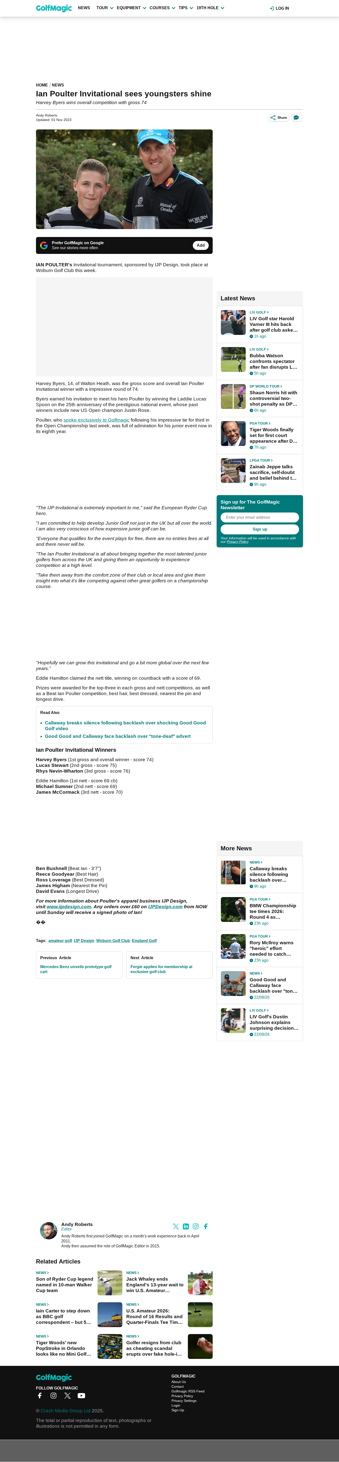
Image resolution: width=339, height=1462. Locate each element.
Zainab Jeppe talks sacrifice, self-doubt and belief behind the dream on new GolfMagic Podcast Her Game (274, 472)
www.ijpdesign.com (69, 906)
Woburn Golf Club (113, 941)
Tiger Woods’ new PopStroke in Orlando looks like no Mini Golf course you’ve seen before (61, 1348)
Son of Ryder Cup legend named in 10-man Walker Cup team (64, 1284)
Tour (102, 8)
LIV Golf (258, 312)
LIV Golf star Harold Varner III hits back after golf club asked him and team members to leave (273, 324)
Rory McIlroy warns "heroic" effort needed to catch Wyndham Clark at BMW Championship (273, 948)
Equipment (129, 8)
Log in (282, 8)
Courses (160, 8)
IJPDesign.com (165, 906)
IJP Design (84, 941)
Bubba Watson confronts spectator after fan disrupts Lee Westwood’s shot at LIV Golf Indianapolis (274, 361)
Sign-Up (177, 1410)
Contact (177, 1386)
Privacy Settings (184, 1400)
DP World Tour (264, 386)
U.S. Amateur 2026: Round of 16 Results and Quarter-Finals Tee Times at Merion (154, 1316)
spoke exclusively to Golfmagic (97, 420)
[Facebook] (41, 1397)
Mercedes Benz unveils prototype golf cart (75, 969)
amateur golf (60, 941)
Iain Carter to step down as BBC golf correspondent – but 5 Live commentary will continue (63, 1316)
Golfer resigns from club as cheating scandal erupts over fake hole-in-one (154, 1348)
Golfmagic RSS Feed (187, 1391)
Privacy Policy (237, 542)
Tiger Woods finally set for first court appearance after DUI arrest (274, 435)
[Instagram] (55, 1397)
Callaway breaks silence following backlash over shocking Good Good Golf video (269, 874)
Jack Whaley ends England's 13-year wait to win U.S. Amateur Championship (155, 1284)
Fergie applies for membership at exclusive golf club (161, 969)
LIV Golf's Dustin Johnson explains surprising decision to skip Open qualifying (272, 1022)
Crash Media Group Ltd (66, 1410)
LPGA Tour (260, 460)
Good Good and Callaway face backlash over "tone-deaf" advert (118, 736)
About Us (178, 1381)
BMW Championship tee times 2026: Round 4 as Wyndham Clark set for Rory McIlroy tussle (273, 911)
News (84, 8)
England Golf (144, 941)
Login (175, 1405)
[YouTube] (83, 1397)
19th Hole (208, 8)
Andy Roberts (77, 1224)
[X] (69, 1397)
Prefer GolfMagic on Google (78, 243)
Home (42, 85)
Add (201, 245)
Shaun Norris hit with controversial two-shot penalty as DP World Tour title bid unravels (273, 398)
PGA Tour (259, 423)
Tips (183, 8)
